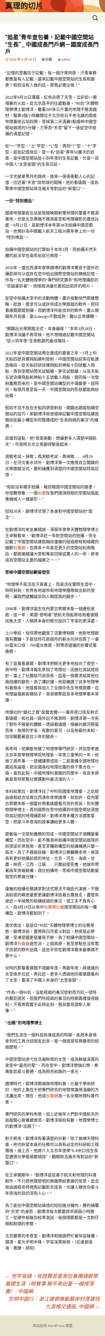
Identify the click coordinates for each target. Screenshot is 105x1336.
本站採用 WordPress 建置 (53, 1325)
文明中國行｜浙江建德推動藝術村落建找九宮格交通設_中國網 (54, 1303)
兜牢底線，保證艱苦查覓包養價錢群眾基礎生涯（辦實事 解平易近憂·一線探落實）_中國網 (51, 1283)
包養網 (19, 547)
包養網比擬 (54, 907)
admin (65, 59)
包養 (42, 492)
